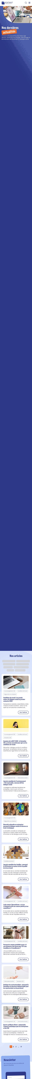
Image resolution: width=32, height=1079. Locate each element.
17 (21, 1047)
